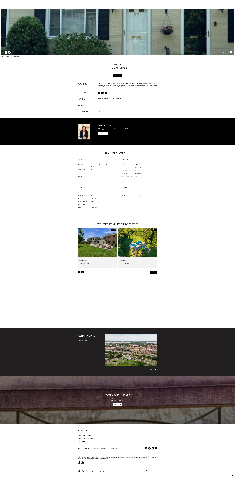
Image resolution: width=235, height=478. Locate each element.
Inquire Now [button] (117, 75)
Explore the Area (152, 369)
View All (154, 272)
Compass (98, 454)
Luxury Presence (108, 471)
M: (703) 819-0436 (81, 438)
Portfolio (95, 448)
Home (79, 448)
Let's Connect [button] (117, 404)
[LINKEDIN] (153, 448)
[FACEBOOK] (149, 448)
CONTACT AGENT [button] (102, 133)
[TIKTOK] (156, 448)
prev (6, 52)
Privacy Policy (154, 471)
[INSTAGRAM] (146, 448)
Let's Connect (114, 448)
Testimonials (104, 448)
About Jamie (86, 448)
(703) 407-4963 (117, 129)
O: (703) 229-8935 (81, 440)
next (9, 52)
